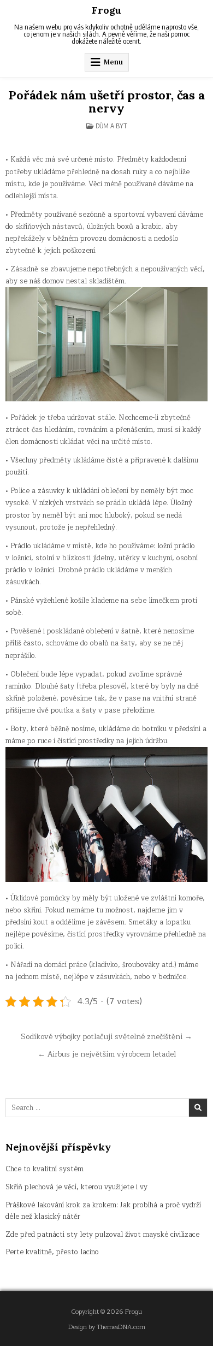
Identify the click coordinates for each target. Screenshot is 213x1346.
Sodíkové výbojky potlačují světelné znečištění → (106, 1036)
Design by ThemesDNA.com (106, 1327)
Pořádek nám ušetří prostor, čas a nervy (106, 101)
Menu (113, 62)
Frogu (106, 10)
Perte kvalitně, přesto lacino (52, 1252)
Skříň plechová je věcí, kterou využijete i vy (76, 1187)
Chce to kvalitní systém (44, 1169)
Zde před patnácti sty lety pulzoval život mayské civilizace (102, 1235)
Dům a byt (111, 126)
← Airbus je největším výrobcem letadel (107, 1054)
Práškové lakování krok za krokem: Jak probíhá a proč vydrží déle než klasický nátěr (103, 1211)
